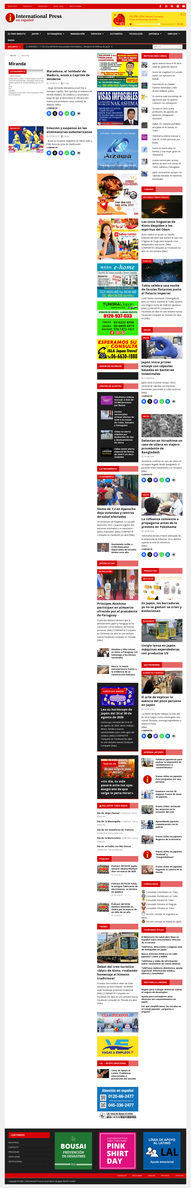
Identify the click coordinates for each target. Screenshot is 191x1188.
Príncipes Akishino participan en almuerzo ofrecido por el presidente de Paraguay (117, 609)
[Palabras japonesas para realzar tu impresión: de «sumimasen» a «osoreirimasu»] (147, 762)
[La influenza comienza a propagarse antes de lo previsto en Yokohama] (161, 504)
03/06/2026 (149, 709)
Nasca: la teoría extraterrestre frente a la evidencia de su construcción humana (124, 670)
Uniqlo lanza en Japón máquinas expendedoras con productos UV (160, 649)
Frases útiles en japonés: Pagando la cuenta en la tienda (169, 869)
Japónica (154, 33)
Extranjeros (54, 33)
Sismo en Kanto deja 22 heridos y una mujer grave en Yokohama (166, 151)
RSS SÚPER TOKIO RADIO (114, 805)
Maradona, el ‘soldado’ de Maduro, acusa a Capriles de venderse (68, 75)
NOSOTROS (12, 6)
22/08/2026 (149, 378)
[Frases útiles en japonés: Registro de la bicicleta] (147, 839)
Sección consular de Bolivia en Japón (163, 921)
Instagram (137, 1175)
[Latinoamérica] (26, 82)
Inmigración (77, 33)
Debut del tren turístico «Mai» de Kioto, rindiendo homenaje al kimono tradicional (117, 972)
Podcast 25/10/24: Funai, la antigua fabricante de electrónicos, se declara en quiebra (124, 887)
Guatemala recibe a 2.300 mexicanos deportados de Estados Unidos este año (123, 548)
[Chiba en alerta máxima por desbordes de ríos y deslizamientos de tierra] (107, 434)
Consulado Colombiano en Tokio (161, 892)
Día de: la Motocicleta (109, 838)
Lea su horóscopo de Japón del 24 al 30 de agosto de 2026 (116, 713)
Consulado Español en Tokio (159, 900)
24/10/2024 (118, 915)
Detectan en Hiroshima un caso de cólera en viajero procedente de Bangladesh (161, 446)
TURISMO (148, 189)
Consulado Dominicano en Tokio (161, 896)
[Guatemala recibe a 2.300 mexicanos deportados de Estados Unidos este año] (103, 547)
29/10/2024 (118, 875)
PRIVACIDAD (42, 6)
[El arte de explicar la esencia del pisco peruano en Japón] (161, 682)
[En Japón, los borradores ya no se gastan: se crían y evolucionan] (161, 588)
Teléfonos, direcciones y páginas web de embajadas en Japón (161, 948)
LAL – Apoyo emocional (112, 1063)
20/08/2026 (149, 456)
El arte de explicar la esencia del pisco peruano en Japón (161, 701)
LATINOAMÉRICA (108, 468)
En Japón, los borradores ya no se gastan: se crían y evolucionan (161, 607)
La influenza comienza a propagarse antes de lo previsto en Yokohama (160, 523)
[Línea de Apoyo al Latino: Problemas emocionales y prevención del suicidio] (103, 1073)
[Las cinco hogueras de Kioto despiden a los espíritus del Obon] (161, 206)
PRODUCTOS (150, 570)
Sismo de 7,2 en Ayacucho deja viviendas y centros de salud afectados (116, 513)
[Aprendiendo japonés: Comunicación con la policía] (147, 824)
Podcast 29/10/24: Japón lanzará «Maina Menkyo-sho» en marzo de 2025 (124, 869)
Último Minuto (17, 33)
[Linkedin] (172, 6)
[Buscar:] (167, 46)
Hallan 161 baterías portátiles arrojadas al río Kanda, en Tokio (166, 127)
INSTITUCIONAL (76, 6)
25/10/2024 (118, 895)
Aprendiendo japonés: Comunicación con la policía (167, 824)
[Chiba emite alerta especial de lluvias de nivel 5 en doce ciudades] (107, 452)
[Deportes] (26, 139)
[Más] (58, 104)
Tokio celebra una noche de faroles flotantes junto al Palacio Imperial (161, 289)
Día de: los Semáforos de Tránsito (115, 829)
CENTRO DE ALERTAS (110, 386)
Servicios (96, 33)
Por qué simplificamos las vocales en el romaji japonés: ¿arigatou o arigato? (161, 1009)
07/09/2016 (54, 136)
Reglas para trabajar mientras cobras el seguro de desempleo (161, 991)
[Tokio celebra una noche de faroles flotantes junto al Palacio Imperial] (161, 270)
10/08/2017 (54, 83)
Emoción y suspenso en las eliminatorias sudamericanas (69, 130)
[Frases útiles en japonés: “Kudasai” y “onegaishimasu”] (147, 854)
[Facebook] (160, 6)
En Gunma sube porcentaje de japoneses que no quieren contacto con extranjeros (167, 99)
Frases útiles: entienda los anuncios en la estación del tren (168, 809)
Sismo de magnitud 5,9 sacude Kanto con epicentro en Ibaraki (167, 75)
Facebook (122, 1175)
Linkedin (151, 1175)
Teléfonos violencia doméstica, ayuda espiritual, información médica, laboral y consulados (161, 971)
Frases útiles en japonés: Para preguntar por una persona (169, 779)
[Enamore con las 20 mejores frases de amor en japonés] (147, 794)
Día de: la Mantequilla (108, 821)
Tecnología (136, 33)
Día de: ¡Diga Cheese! (108, 813)
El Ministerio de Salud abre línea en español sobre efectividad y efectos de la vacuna (161, 940)
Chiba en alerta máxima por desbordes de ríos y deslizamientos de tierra (124, 437)
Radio (11, 40)
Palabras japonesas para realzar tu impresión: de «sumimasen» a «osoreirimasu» (169, 763)
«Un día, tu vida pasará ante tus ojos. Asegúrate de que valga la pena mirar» (117, 787)
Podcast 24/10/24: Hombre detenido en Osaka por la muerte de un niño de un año (124, 908)
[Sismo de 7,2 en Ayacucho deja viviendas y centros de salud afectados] (117, 490)
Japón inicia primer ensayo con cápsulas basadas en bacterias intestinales (167, 175)
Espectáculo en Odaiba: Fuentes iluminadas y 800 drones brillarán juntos (164, 87)
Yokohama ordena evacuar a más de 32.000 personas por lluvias (124, 401)
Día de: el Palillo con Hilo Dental (114, 846)
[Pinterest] (177, 6)
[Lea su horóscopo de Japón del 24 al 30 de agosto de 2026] (117, 696)
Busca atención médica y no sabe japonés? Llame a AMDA (159, 955)
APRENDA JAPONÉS (154, 752)
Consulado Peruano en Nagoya (160, 904)
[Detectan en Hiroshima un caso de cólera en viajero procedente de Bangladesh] (161, 425)
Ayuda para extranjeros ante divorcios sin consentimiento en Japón (158, 999)
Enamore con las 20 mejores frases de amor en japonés (169, 794)
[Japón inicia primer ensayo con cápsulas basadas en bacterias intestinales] (161, 347)
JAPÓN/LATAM (107, 563)
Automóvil (116, 33)
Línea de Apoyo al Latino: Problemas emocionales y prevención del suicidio (123, 1074)
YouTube (179, 1175)
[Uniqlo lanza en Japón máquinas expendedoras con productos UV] (161, 630)
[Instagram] (166, 6)
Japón (35, 33)
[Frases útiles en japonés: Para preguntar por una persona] (147, 779)
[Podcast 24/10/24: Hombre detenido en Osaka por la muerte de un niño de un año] (103, 907)
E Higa (66, 83)
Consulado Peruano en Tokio (159, 908)
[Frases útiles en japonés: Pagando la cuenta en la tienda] (147, 869)
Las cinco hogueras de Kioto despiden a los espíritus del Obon (158, 225)
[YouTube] (183, 6)
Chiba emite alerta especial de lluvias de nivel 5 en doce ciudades (124, 453)
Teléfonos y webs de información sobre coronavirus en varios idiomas (160, 962)
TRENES (103, 926)
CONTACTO (27, 6)
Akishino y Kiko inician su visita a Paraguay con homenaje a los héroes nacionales (124, 653)
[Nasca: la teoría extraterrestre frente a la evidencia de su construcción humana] (103, 669)
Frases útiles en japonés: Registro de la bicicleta (169, 838)
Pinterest (165, 1175)
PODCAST (104, 858)
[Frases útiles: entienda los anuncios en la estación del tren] (147, 809)
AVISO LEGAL (58, 6)
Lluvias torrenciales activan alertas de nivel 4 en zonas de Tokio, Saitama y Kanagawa (124, 418)
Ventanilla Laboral (155, 982)
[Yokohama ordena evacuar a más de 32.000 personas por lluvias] (107, 400)
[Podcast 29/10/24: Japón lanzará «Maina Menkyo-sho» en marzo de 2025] (103, 869)
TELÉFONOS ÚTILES (154, 929)
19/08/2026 (149, 531)
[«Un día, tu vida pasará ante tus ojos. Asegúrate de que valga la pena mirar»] (117, 768)
